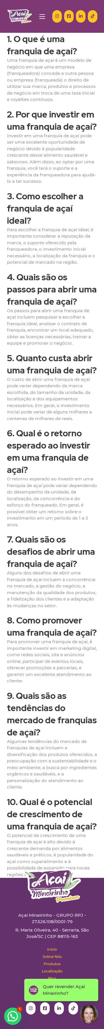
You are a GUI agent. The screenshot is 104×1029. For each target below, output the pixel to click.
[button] (12, 1016)
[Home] (20, 16)
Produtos (52, 964)
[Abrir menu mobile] (42, 16)
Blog (52, 978)
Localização (52, 971)
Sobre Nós (52, 956)
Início (52, 949)
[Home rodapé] (52, 881)
